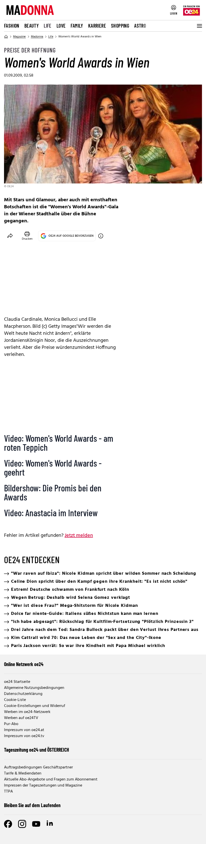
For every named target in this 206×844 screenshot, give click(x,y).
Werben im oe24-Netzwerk (27, 712)
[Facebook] (8, 824)
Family (77, 26)
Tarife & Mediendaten (22, 773)
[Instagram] (22, 824)
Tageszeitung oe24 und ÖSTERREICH (36, 750)
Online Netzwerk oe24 (23, 664)
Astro (140, 26)
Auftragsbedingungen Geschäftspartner (38, 767)
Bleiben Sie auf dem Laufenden (32, 805)
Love (61, 26)
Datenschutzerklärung (23, 694)
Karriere (97, 26)
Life (48, 26)
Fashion (11, 26)
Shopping (120, 26)
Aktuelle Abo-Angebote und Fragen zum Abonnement (50, 779)
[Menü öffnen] (199, 26)
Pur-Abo (11, 724)
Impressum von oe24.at (24, 730)
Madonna (37, 37)
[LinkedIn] (50, 824)
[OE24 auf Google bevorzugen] (101, 236)
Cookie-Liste (15, 700)
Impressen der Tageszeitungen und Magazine (43, 785)
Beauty (31, 26)
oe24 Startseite (17, 682)
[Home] (6, 37)
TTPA (8, 791)
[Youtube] (36, 824)
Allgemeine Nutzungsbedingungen (34, 688)
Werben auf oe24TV (21, 718)
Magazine (19, 37)
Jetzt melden (79, 535)
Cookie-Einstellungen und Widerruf (34, 706)
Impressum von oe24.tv (24, 736)
